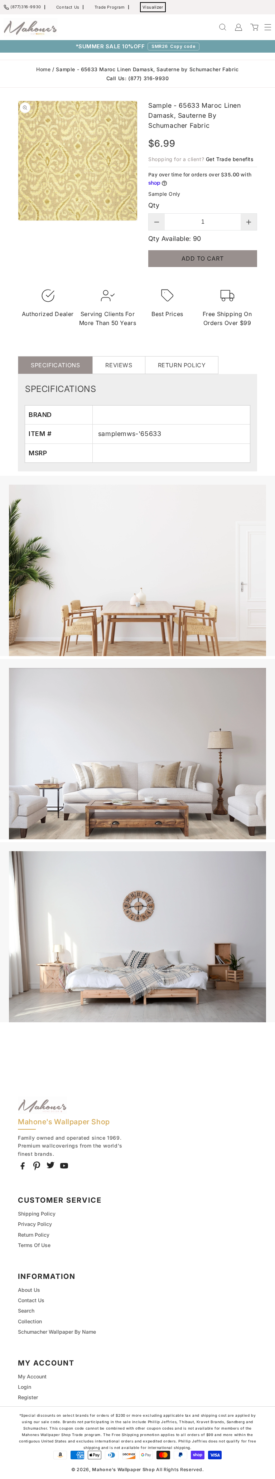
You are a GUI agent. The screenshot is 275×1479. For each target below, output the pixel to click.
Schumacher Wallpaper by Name (57, 1332)
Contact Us (67, 7)
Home (43, 69)
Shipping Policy (37, 1214)
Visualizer (153, 7)
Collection (30, 1321)
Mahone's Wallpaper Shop (123, 1469)
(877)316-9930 (25, 6)
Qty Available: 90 (174, 238)
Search (26, 1311)
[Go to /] (30, 27)
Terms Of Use (34, 1245)
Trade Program (110, 7)
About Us (29, 1290)
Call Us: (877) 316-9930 (137, 78)
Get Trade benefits (230, 159)
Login (24, 1387)
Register (28, 1397)
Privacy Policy (35, 1224)
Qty (153, 205)
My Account (32, 1376)
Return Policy (33, 1235)
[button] (264, 27)
